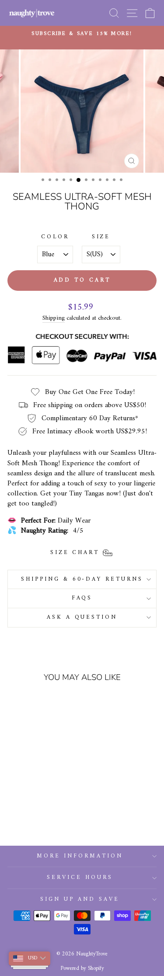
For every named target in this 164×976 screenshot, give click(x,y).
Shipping (53, 318)
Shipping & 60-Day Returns (82, 579)
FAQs (82, 598)
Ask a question (82, 617)
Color (55, 237)
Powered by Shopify (82, 968)
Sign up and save (79, 899)
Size (101, 237)
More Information (80, 856)
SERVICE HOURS (80, 877)
